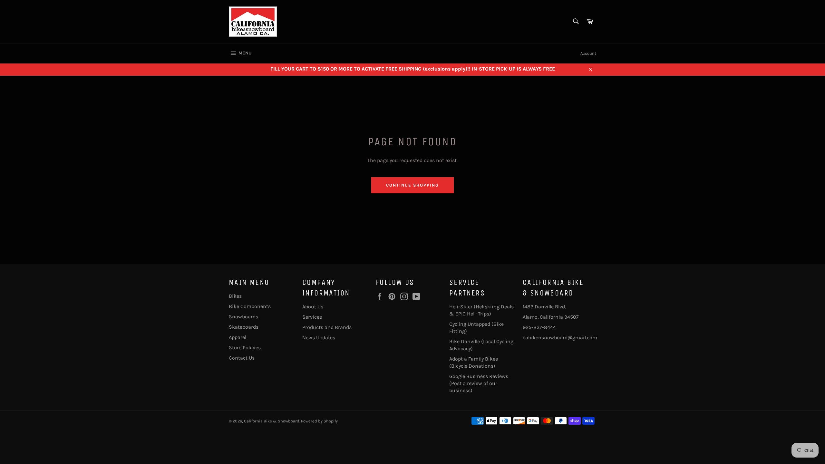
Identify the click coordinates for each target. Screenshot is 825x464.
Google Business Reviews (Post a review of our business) (478, 383)
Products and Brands (327, 327)
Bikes (235, 296)
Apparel (237, 337)
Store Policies (245, 347)
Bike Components (250, 306)
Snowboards (243, 317)
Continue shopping (412, 185)
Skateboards (243, 327)
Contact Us (242, 358)
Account (588, 53)
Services (312, 317)
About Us (312, 307)
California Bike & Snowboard (271, 421)
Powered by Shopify (319, 421)
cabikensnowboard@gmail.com (560, 337)
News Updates (318, 337)
